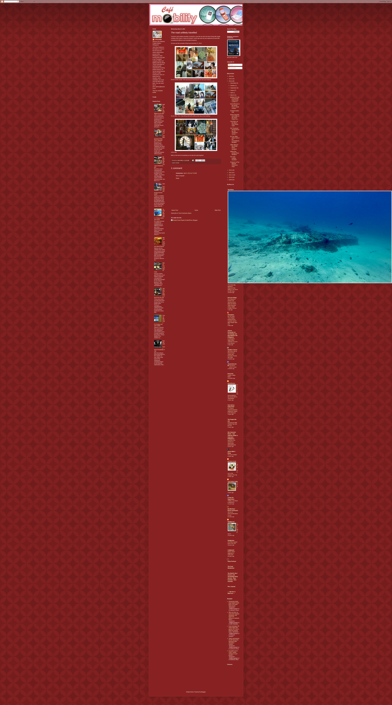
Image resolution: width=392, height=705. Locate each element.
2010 (230, 177)
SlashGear (231, 189)
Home (196, 210)
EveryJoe (230, 373)
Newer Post (175, 210)
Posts (231, 65)
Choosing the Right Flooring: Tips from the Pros (232, 424)
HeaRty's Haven (232, 350)
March (232, 95)
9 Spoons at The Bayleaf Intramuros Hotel (234, 164)
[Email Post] (193, 160)
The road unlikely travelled (233, 158)
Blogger (203, 692)
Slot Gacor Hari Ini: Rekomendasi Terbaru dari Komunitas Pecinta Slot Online (232, 354)
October (232, 85)
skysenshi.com (232, 364)
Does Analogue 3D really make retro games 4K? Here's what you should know (234, 629)
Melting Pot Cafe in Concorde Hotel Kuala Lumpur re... (234, 99)
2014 (230, 81)
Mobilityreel (231, 522)
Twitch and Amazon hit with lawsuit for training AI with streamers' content (234, 641)
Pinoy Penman (232, 561)
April (231, 92)
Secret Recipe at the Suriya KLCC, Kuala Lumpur (234, 106)
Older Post (217, 210)
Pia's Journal (231, 586)
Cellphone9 (231, 550)
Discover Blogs (232, 297)
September (233, 88)
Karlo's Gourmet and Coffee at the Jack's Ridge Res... (234, 117)
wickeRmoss (231, 383)
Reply (177, 178)
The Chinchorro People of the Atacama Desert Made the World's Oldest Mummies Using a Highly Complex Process (232, 304)
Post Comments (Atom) (185, 213)
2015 (230, 78)
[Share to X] (200, 160)
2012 (230, 172)
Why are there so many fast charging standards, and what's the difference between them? (234, 616)
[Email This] (196, 160)
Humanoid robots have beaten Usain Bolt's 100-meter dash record (234, 604)
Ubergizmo (231, 315)
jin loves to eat (232, 461)
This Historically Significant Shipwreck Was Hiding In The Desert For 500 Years (233, 288)
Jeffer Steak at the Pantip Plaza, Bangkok (234, 147)
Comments (232, 68)
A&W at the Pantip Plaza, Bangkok (234, 153)
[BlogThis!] (198, 160)
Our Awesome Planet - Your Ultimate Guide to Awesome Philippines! (233, 435)
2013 (230, 170)
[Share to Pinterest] (204, 160)
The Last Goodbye (232, 454)
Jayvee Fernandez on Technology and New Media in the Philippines (232, 334)
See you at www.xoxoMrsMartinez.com (233, 513)
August (232, 90)
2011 (230, 175)
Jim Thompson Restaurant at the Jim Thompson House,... (234, 131)
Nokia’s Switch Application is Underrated (231, 553)
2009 (230, 179)
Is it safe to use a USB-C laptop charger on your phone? (233, 653)
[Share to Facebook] (202, 160)
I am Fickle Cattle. (233, 481)
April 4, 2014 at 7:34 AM (190, 173)
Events (177, 162)
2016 (230, 76)
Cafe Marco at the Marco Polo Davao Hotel (234, 123)
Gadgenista (231, 540)
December (233, 83)
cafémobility (158, 39)
